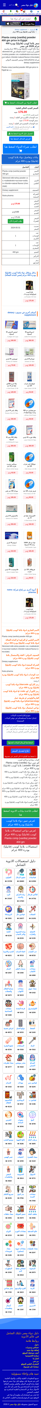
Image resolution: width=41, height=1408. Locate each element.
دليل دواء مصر (15, 1404)
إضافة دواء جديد (33, 1350)
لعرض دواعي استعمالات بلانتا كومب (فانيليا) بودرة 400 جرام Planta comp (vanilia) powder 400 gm (20, 836)
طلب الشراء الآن (15, 221)
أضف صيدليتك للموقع (31, 1353)
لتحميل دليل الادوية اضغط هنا (21, 134)
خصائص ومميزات (32, 1347)
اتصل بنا (36, 1358)
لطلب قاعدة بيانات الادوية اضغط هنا (20, 812)
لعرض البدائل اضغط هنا (21, 139)
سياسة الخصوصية (32, 1356)
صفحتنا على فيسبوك (31, 1367)
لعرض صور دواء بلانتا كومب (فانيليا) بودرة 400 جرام (20, 822)
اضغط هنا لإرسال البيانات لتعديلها (20, 743)
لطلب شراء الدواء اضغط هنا (20, 146)
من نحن (36, 1361)
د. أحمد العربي (10, 127)
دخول (37, 1345)
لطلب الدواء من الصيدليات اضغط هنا (21, 103)
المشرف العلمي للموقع (30, 1364)
